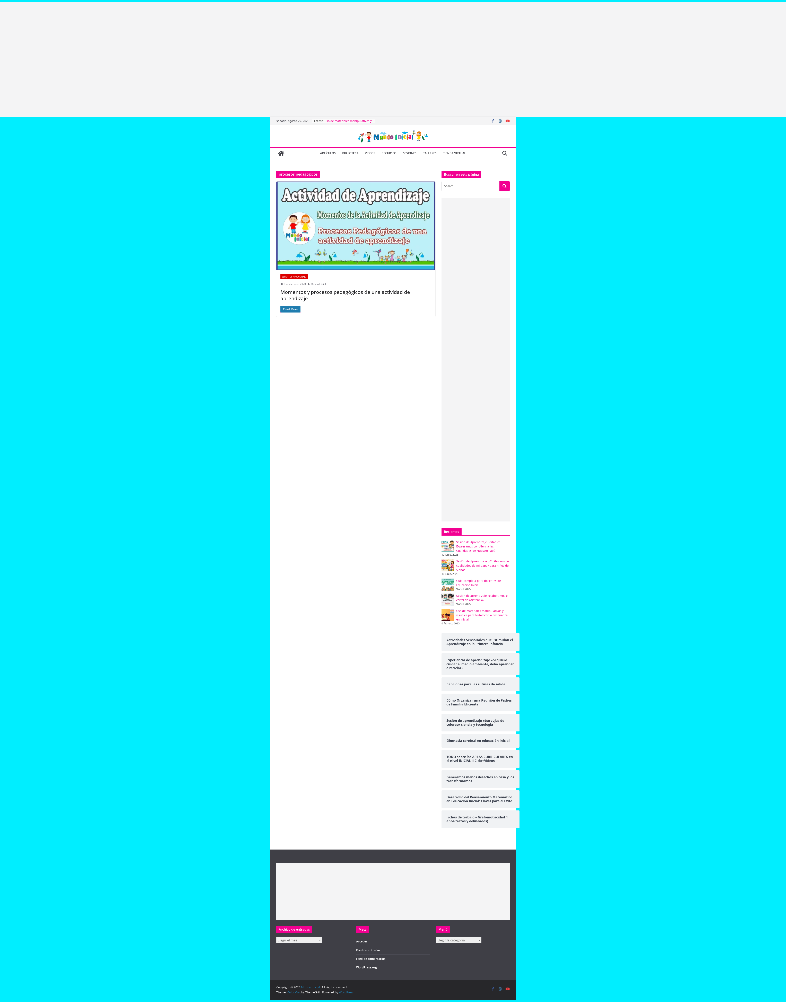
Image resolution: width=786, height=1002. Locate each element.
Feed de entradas (368, 950)
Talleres (430, 153)
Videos (370, 153)
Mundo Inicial (318, 284)
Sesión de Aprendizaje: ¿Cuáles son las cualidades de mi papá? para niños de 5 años (482, 565)
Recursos (389, 153)
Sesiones (410, 153)
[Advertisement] (123, 30)
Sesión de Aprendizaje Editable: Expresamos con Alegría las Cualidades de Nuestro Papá (478, 546)
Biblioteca (350, 153)
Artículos (328, 153)
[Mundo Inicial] (281, 153)
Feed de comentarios (370, 959)
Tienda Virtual (454, 153)
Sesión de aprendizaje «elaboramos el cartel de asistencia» (348, 123)
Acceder (361, 941)
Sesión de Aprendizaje (294, 276)
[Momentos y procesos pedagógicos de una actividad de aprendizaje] (355, 226)
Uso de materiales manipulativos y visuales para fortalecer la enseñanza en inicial (482, 615)
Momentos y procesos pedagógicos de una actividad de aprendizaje (345, 295)
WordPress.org (366, 967)
